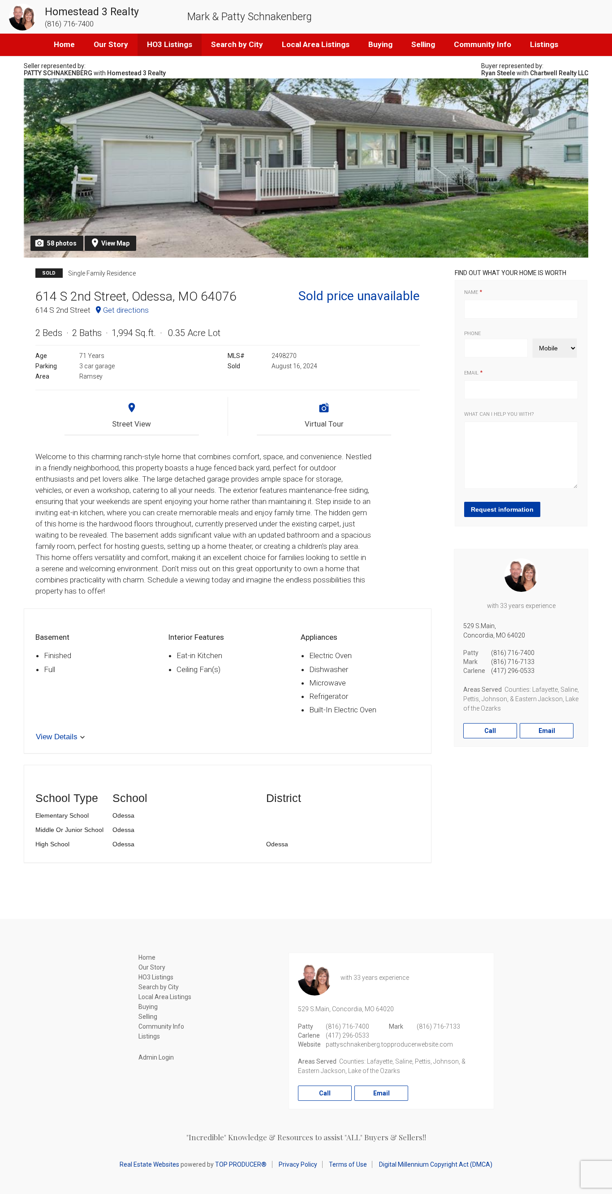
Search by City (237, 44)
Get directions (126, 310)
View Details (57, 737)
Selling (423, 44)
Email (471, 373)
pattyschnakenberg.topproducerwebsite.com (389, 1044)
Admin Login (156, 1057)
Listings (544, 44)
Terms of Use (348, 1164)
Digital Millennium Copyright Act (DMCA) (435, 1164)
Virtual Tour (324, 423)
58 (62, 243)
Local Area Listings (315, 44)
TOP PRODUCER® (241, 1164)
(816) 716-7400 (512, 652)
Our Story (111, 44)
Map (115, 243)
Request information (502, 509)
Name (471, 292)
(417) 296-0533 (512, 670)
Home (64, 44)
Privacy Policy (298, 1164)
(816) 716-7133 (512, 661)
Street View (131, 423)
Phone (472, 333)
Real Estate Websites (149, 1164)
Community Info (482, 44)
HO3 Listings (169, 44)
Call (490, 730)
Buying (380, 44)
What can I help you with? (499, 414)
